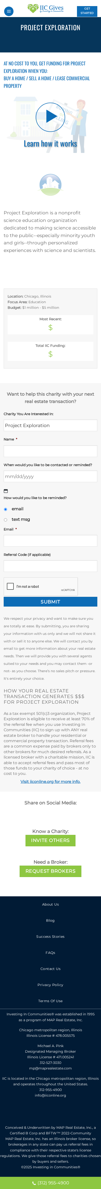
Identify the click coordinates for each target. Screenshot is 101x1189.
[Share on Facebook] (35, 43)
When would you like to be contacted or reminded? (48, 465)
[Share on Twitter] (45, 43)
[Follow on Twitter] (50, 1111)
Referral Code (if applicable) (27, 554)
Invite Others (50, 840)
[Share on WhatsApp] (24, 43)
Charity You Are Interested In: (28, 414)
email (18, 508)
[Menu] (8, 11)
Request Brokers (50, 871)
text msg (21, 519)
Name (10, 439)
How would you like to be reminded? (35, 498)
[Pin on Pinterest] (67, 43)
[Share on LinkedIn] (77, 43)
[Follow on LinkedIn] (61, 1111)
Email (10, 529)
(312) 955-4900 (53, 1183)
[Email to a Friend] (56, 43)
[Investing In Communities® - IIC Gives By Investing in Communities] (45, 8)
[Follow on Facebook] (40, 1111)
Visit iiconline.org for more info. (50, 781)
